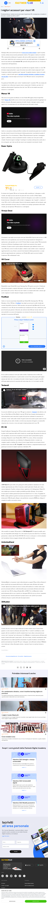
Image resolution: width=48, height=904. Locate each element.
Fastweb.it (3, 887)
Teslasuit (34, 412)
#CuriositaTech (20, 656)
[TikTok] (7, 875)
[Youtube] (11, 875)
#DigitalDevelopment (28, 656)
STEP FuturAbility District (29, 885)
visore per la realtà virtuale (29, 52)
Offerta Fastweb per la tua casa (35, 0)
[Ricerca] (41, 3)
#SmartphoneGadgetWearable (11, 656)
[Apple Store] (27, 865)
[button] (24, 327)
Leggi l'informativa (5, 836)
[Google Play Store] (40, 865)
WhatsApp (27, 667)
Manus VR (7, 100)
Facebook (24, 667)
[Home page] (24, 3)
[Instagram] (2, 875)
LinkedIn (18, 667)
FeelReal (18, 303)
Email (30, 667)
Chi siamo (3, 883)
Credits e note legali (5, 885)
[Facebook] (20, 875)
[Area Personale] (43, 3)
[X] (24, 875)
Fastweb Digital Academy (29, 883)
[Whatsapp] (15, 875)
